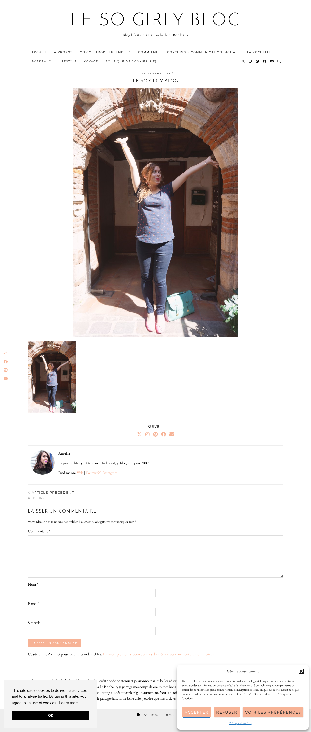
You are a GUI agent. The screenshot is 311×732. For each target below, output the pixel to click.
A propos (63, 52)
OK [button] (50, 715)
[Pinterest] (257, 61)
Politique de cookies (240, 723)
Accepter (196, 712)
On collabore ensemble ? (105, 52)
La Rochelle (259, 52)
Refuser (226, 712)
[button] (301, 671)
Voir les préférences (273, 712)
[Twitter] (243, 61)
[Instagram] (250, 61)
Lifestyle (68, 61)
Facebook (157, 715)
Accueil (39, 52)
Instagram (110, 472)
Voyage (91, 61)
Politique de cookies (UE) (130, 61)
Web (80, 472)
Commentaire (39, 531)
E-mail (33, 603)
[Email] (272, 61)
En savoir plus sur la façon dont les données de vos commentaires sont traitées (158, 654)
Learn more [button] (69, 703)
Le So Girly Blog (155, 21)
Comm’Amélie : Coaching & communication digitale (189, 52)
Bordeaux (41, 61)
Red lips (51, 495)
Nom (33, 584)
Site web (34, 622)
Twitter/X (93, 472)
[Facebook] (265, 61)
